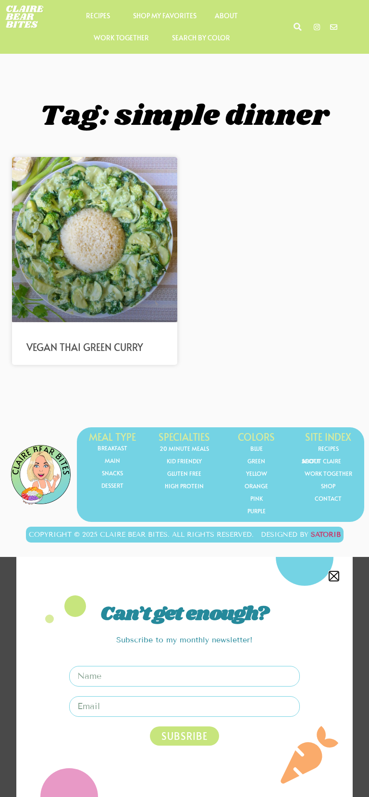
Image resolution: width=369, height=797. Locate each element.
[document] (184, 677)
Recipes (98, 15)
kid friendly (184, 461)
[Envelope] (334, 27)
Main (112, 460)
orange (256, 486)
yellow (256, 473)
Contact (328, 498)
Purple (256, 511)
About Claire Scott (321, 461)
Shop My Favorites (165, 15)
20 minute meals (184, 448)
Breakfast (112, 448)
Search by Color (201, 37)
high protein (184, 486)
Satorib (326, 535)
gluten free (184, 473)
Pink (256, 498)
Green (256, 461)
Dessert (112, 485)
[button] (298, 27)
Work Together (121, 37)
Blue (256, 448)
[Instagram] (317, 27)
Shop (328, 486)
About (226, 15)
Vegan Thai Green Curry (84, 347)
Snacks (112, 473)
